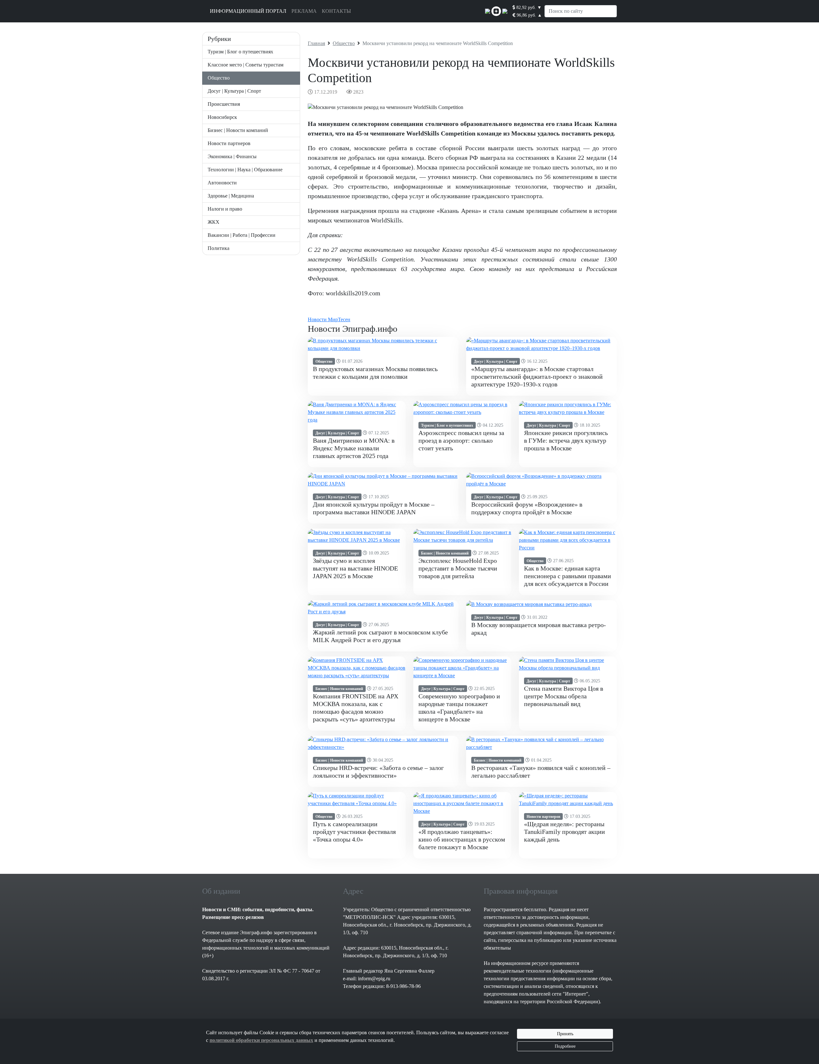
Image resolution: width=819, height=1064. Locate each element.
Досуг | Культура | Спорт (234, 91)
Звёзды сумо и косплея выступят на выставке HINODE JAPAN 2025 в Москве (355, 568)
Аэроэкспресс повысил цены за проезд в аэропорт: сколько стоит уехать (461, 440)
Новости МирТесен (329, 319)
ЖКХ (213, 222)
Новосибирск (222, 117)
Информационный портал (248, 11)
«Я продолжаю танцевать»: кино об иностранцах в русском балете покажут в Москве (461, 839)
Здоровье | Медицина (231, 195)
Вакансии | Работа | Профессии (241, 235)
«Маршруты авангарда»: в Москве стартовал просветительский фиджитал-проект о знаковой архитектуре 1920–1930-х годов (537, 376)
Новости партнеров (229, 143)
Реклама (304, 11)
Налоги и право (225, 209)
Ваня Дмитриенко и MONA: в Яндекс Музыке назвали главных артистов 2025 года (353, 448)
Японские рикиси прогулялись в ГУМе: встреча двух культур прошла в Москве (566, 440)
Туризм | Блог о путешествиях (240, 51)
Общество (219, 78)
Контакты (336, 11)
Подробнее (565, 1046)
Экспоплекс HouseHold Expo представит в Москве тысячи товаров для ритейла (457, 568)
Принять (565, 1033)
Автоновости (222, 182)
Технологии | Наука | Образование (245, 169)
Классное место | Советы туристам (245, 64)
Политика (218, 248)
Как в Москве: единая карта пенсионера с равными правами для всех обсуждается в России (567, 576)
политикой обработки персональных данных (261, 1040)
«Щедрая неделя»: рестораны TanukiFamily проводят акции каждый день (564, 831)
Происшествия (224, 104)
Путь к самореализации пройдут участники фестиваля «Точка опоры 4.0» (354, 831)
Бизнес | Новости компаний (238, 130)
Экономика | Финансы (232, 156)
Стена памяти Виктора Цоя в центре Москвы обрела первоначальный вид (563, 696)
